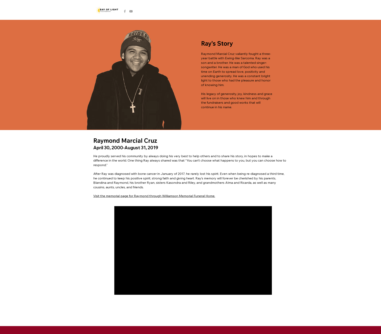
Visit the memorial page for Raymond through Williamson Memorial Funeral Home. (154, 196)
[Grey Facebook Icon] (125, 11)
